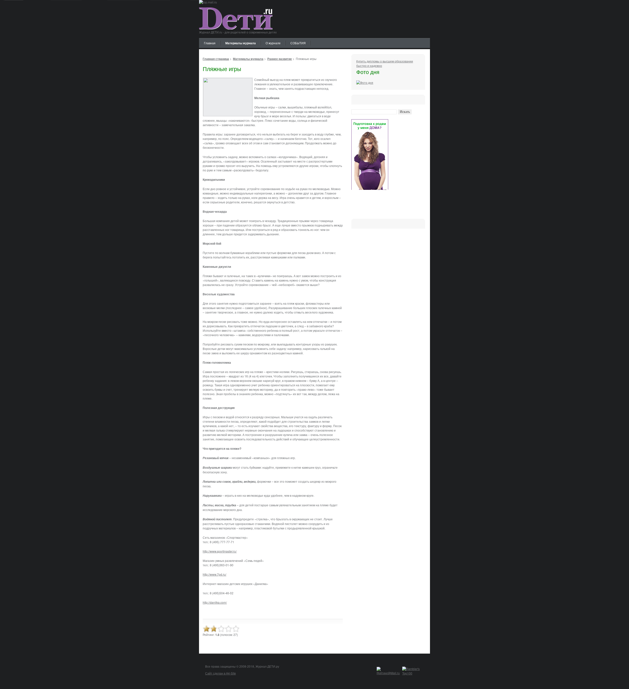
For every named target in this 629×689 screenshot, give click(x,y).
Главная (209, 43)
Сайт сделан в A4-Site (220, 673)
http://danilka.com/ (215, 602)
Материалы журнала (240, 43)
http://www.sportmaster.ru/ (220, 551)
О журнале (273, 43)
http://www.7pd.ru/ (214, 574)
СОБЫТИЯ (298, 43)
